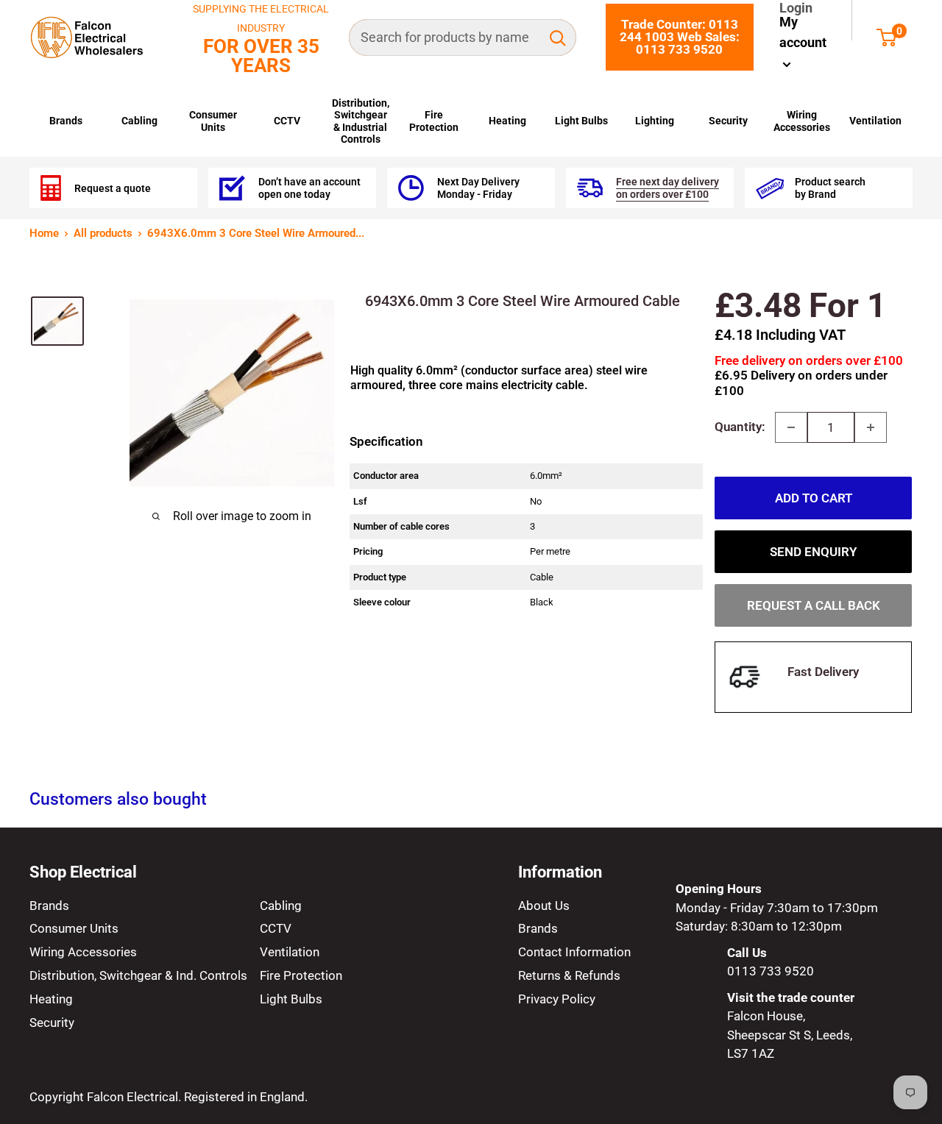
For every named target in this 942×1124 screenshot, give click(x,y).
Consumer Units (213, 120)
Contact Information (574, 952)
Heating (507, 121)
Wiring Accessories (801, 120)
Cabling (139, 121)
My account (802, 32)
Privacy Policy (556, 999)
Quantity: (740, 426)
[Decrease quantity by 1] (791, 427)
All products (103, 233)
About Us (544, 905)
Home (44, 233)
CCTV (287, 121)
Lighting (654, 121)
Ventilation (875, 121)
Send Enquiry (813, 551)
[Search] (557, 37)
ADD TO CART (813, 498)
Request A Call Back (813, 605)
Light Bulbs (581, 121)
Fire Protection (433, 120)
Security (728, 121)
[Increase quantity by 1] (870, 427)
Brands (65, 121)
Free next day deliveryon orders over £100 (667, 187)
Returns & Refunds (569, 975)
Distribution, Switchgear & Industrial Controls (360, 121)
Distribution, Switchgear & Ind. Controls (138, 975)
